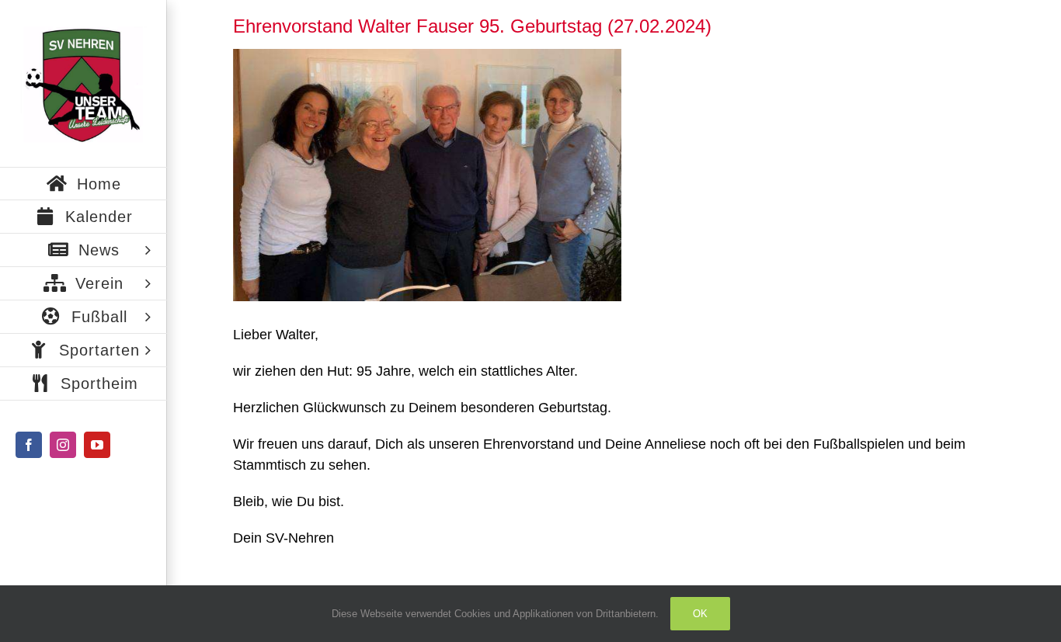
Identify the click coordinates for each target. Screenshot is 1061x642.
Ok (700, 613)
